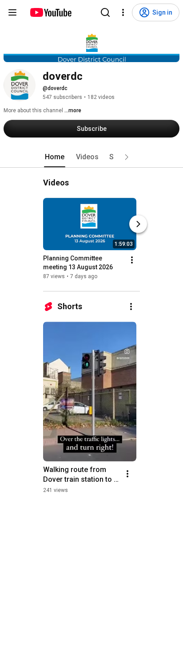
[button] (126, 157)
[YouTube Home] (50, 12)
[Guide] (12, 12)
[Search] (105, 12)
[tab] (54, 157)
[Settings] (123, 12)
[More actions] (132, 260)
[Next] (138, 224)
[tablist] (91, 157)
